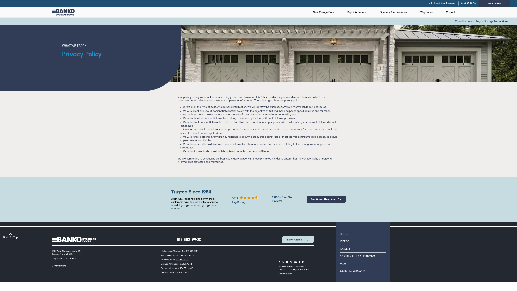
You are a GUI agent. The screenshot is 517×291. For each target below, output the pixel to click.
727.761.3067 (69, 258)
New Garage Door (323, 12)
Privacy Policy (285, 273)
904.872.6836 (186, 268)
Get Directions (59, 265)
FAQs (343, 263)
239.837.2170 (183, 272)
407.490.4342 (185, 264)
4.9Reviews (442, 3)
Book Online (294, 239)
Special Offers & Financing (357, 256)
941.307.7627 (187, 255)
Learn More (488, 21)
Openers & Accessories (393, 12)
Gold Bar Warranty (353, 271)
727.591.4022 (182, 259)
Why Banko (426, 12)
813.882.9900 (468, 3)
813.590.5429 (192, 251)
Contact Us (452, 12)
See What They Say (323, 199)
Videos (344, 241)
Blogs (344, 233)
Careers (345, 248)
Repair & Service (356, 12)
